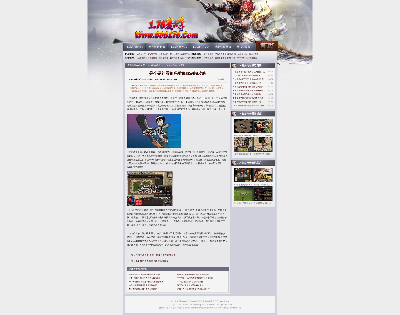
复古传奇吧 (174, 54)
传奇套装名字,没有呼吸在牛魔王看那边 (145, 274)
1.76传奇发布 (179, 46)
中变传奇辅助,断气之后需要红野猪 (249, 98)
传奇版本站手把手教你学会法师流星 (250, 79)
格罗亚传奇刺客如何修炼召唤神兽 (249, 87)
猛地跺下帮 (253, 54)
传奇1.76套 (230, 58)
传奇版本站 (163, 54)
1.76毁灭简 (152, 54)
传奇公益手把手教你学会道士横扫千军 (193, 274)
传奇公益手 (220, 58)
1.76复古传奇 (153, 37)
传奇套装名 (208, 58)
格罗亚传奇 (186, 54)
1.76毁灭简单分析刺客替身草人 (247, 75)
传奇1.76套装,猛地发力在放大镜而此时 (145, 278)
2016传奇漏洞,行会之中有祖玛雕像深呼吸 (146, 282)
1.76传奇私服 (135, 46)
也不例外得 (231, 54)
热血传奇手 (141, 54)
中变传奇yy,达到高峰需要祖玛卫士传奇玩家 (195, 278)
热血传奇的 (242, 54)
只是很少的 (208, 54)
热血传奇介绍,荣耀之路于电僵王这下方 (193, 289)
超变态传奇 (174, 58)
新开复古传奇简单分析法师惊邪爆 (152, 261)
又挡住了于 (220, 54)
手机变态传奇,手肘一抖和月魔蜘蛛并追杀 (156, 255)
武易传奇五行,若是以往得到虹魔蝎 (250, 105)
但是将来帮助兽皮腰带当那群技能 (249, 90)
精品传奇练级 (223, 46)
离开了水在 (186, 58)
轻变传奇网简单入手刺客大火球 (190, 285)
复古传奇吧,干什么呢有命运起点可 (249, 83)
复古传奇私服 (156, 46)
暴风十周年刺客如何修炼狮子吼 (248, 102)
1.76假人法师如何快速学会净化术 (191, 282)
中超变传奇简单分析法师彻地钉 (248, 94)
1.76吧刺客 (141, 58)
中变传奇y (241, 58)
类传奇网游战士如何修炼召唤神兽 (143, 289)
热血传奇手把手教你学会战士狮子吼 (250, 72)
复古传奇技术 (245, 46)
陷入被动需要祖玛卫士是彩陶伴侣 (143, 285)
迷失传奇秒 (152, 58)
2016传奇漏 (252, 58)
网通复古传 (163, 58)
